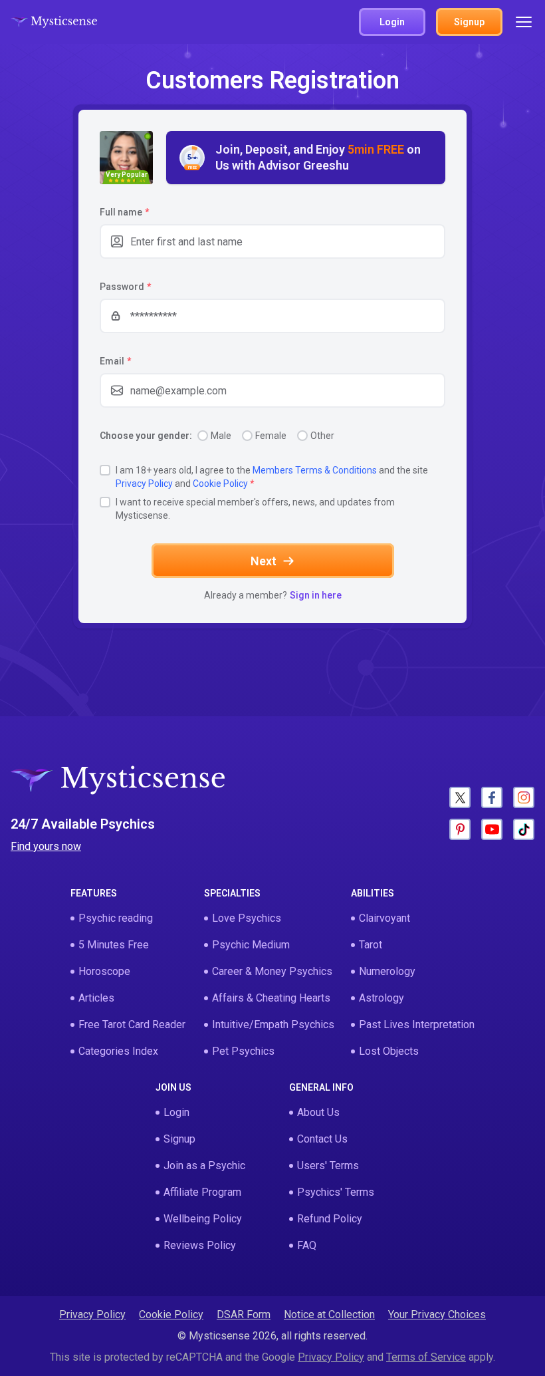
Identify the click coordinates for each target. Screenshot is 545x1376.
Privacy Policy (144, 483)
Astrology (381, 998)
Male (221, 435)
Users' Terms (328, 1165)
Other (322, 435)
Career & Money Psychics (272, 971)
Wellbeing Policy (203, 1218)
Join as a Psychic (204, 1165)
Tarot (370, 944)
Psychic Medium (251, 944)
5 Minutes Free (113, 944)
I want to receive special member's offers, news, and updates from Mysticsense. (255, 509)
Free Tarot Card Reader (131, 1024)
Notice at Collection (329, 1314)
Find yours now (46, 846)
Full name (124, 212)
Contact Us (322, 1139)
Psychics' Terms (335, 1192)
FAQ (306, 1245)
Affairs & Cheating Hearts (271, 998)
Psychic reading (115, 918)
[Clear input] (428, 241)
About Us (318, 1112)
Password (125, 286)
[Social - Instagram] (523, 797)
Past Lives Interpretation (417, 1024)
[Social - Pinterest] (460, 829)
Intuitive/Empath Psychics (273, 1024)
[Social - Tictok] (523, 829)
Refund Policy (329, 1218)
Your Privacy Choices (437, 1314)
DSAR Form (244, 1314)
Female (270, 435)
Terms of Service (426, 1357)
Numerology (387, 971)
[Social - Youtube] (491, 829)
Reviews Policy (200, 1245)
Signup (179, 1139)
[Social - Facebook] (491, 797)
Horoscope (104, 971)
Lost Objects (389, 1051)
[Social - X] (460, 797)
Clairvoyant (384, 918)
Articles (96, 998)
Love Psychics (246, 918)
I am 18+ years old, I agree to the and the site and (272, 477)
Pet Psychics (243, 1051)
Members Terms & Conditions (315, 470)
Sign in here (316, 595)
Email (115, 361)
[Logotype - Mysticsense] (54, 22)
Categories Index (118, 1051)
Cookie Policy (220, 483)
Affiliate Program (202, 1192)
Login (176, 1112)
